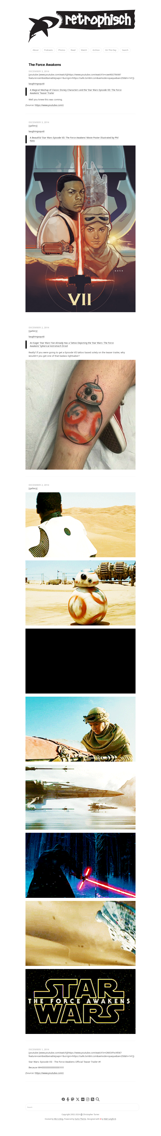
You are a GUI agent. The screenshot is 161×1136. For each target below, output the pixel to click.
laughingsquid (36, 83)
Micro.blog (58, 1119)
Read (73, 50)
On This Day (110, 50)
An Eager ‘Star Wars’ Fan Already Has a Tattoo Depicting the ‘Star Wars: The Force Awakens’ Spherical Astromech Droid (72, 344)
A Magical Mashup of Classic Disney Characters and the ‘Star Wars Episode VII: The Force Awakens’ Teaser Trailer (76, 91)
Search (125, 50)
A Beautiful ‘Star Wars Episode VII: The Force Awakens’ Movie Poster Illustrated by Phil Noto (74, 139)
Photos (61, 50)
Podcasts (48, 50)
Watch (84, 50)
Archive (96, 50)
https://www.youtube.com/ (49, 105)
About (36, 50)
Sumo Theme (80, 1119)
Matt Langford (110, 1119)
